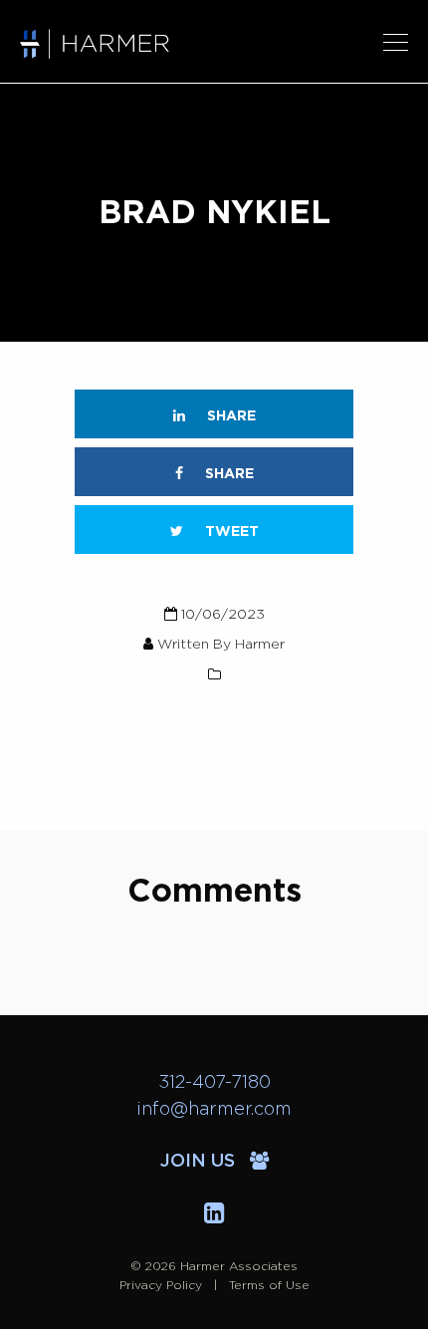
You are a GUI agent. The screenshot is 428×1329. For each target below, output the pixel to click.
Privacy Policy (160, 1285)
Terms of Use (269, 1285)
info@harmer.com (214, 1110)
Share (229, 416)
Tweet (230, 532)
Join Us (200, 1162)
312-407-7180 (214, 1083)
